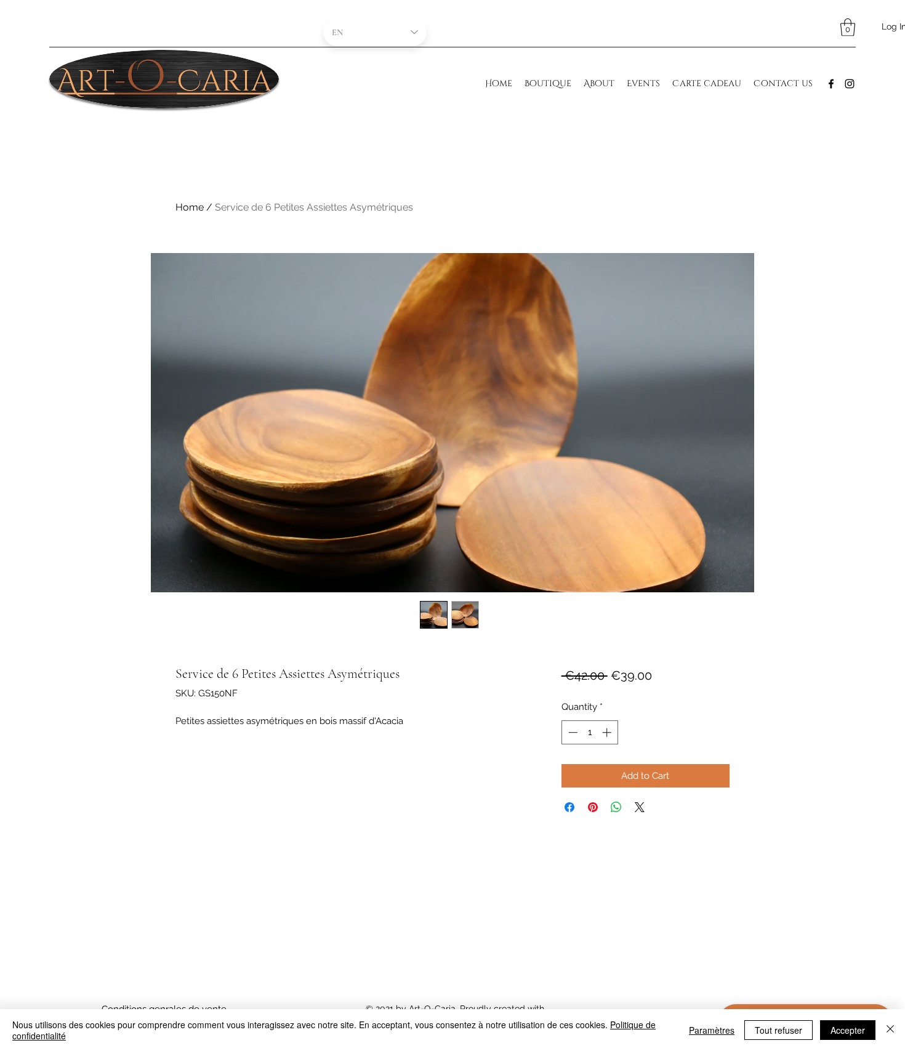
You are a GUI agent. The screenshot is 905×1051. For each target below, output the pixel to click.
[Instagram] (849, 84)
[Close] (890, 1030)
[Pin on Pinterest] (592, 807)
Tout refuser (778, 1030)
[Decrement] (571, 732)
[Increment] (608, 732)
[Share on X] (639, 807)
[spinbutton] (589, 732)
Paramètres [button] (711, 1030)
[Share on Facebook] (569, 807)
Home (189, 207)
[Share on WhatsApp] (616, 807)
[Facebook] (831, 84)
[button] (847, 27)
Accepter (848, 1030)
